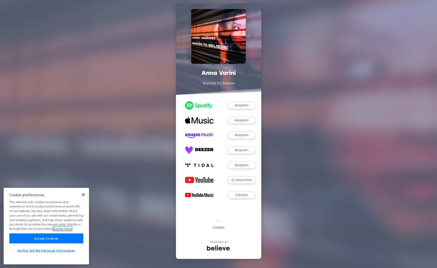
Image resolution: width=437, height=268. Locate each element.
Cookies (218, 227)
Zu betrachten (241, 180)
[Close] (83, 195)
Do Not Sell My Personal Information (46, 250)
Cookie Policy (62, 229)
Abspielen (241, 105)
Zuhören (241, 195)
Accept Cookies (46, 238)
